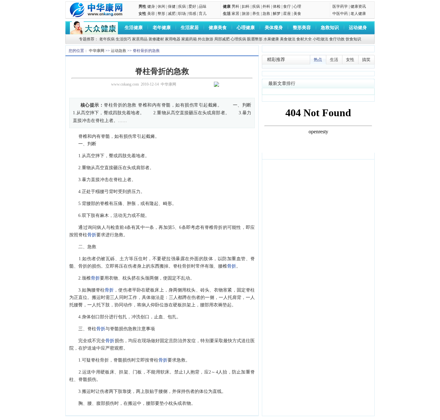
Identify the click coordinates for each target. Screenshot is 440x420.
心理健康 (246, 27)
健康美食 (218, 27)
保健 (172, 6)
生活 (227, 13)
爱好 (192, 6)
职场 (182, 13)
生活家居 (190, 27)
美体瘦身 (274, 27)
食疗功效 (337, 39)
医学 (336, 6)
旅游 (246, 13)
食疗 (287, 6)
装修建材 (156, 39)
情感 (192, 13)
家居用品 (140, 39)
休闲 (161, 6)
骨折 (91, 234)
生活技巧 (123, 39)
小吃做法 (320, 39)
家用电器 (172, 39)
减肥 (172, 13)
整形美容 (302, 27)
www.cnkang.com (125, 84)
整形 (161, 13)
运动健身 (358, 27)
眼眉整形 (255, 39)
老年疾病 (107, 39)
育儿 (202, 13)
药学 (344, 6)
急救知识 (330, 27)
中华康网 (96, 50)
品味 (202, 6)
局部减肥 (222, 39)
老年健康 (162, 27)
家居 (235, 13)
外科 (266, 6)
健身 (151, 6)
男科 (235, 6)
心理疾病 (238, 39)
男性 (142, 6)
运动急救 (118, 50)
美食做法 (287, 39)
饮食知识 (353, 39)
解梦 (277, 13)
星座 (287, 13)
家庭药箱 (189, 39)
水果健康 (271, 39)
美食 (297, 13)
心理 (297, 6)
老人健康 (358, 13)
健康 (227, 6)
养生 (256, 13)
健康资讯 (358, 6)
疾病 (182, 6)
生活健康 (134, 27)
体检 (277, 6)
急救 (266, 13)
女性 (142, 13)
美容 (151, 13)
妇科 (246, 6)
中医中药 (340, 13)
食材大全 (304, 39)
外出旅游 (205, 39)
